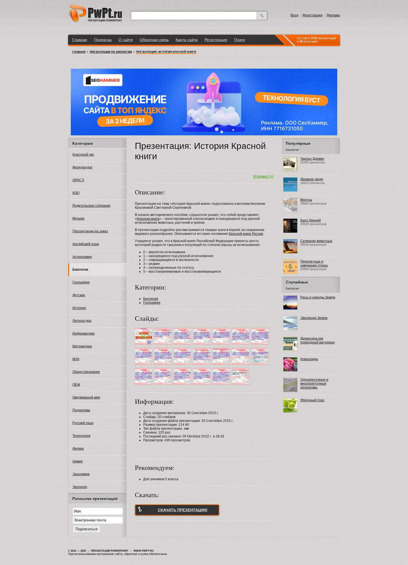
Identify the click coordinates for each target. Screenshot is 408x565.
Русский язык (82, 423)
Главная (79, 40)
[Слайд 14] (260, 366)
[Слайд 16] (163, 386)
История (79, 308)
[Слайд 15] (144, 386)
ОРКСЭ (78, 180)
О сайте (126, 40)
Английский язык (85, 244)
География (81, 282)
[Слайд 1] (144, 346)
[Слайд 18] (202, 386)
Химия (77, 461)
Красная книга (148, 219)
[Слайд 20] (241, 386)
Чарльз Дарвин (312, 159)
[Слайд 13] (241, 366)
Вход (294, 15)
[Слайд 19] (222, 386)
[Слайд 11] (202, 366)
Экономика (81, 474)
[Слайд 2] (163, 346)
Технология (81, 436)
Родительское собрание (91, 206)
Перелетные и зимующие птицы (314, 263)
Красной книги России (246, 234)
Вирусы (306, 200)
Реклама (333, 15)
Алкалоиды (309, 359)
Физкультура (82, 167)
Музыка (78, 218)
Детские (78, 295)
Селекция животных (316, 241)
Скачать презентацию (182, 510)
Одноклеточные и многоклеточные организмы (314, 383)
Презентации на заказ (90, 231)
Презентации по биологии (111, 51)
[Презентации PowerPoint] (95, 21)
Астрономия (82, 257)
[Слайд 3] (183, 346)
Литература (81, 321)
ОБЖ (76, 385)
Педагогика (81, 410)
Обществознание (86, 372)
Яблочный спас (312, 400)
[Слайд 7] (260, 346)
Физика (78, 448)
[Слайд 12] (222, 366)
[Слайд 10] (183, 366)
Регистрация (313, 15)
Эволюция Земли (314, 318)
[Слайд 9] (163, 366)
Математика (82, 346)
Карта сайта (187, 40)
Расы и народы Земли (317, 297)
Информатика (83, 333)
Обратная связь (154, 40)
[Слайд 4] (202, 346)
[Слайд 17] (183, 386)
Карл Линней (310, 220)
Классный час (83, 154)
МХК (75, 359)
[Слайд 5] (222, 346)
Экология (79, 487)
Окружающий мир (86, 397)
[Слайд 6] (241, 346)
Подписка (103, 40)
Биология (80, 270)
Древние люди (311, 179)
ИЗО (75, 193)
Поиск (239, 40)
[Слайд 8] (144, 366)
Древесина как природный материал (317, 340)
